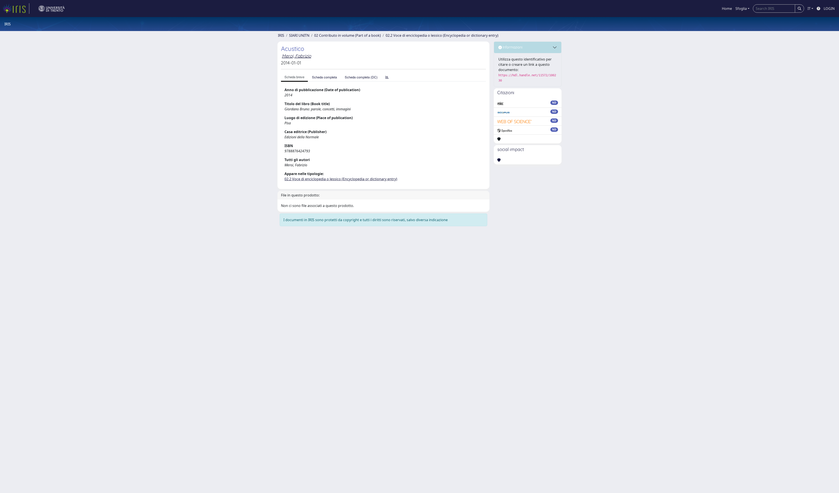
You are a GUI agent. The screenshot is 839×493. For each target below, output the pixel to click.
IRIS (281, 35)
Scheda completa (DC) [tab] (361, 77)
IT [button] (809, 8)
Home (727, 8)
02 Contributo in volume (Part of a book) (347, 35)
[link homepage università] (51, 8)
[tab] (387, 77)
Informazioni (512, 47)
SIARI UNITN (299, 35)
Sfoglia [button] (741, 8)
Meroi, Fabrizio (296, 56)
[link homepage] (16, 8)
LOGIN (829, 8)
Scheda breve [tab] (294, 77)
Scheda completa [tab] (324, 77)
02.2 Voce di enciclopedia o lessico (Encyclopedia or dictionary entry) (442, 35)
